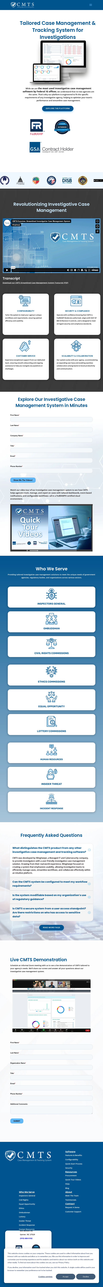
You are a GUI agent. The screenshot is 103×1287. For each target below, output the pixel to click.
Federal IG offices (46, 91)
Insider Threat (51, 783)
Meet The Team (72, 1195)
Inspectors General (51, 603)
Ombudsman (51, 628)
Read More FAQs (51, 927)
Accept (65, 1277)
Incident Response (51, 808)
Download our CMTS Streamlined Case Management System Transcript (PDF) (35, 283)
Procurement (71, 1175)
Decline (86, 1277)
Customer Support (73, 1211)
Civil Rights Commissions (51, 653)
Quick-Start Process (73, 1164)
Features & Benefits (73, 1155)
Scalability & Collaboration (77, 356)
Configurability (25, 311)
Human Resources (51, 759)
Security (68, 1168)
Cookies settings (45, 1277)
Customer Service (25, 356)
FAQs (67, 1184)
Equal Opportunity (51, 706)
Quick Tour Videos (73, 1179)
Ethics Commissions (51, 681)
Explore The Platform (58, 108)
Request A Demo (72, 1207)
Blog (67, 1188)
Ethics (21, 1208)
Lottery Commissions (51, 731)
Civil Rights (23, 1200)
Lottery (22, 1216)
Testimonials (70, 1200)
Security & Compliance (77, 311)
